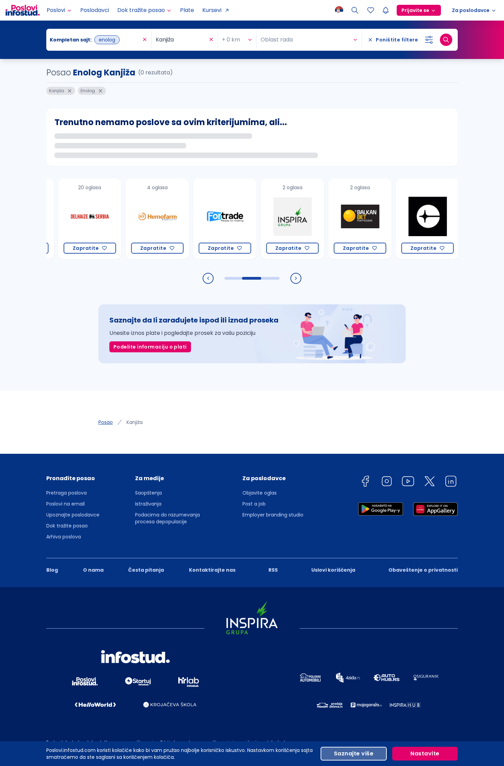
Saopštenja (148, 492)
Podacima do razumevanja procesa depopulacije (167, 518)
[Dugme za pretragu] (446, 40)
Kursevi (211, 10)
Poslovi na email (65, 503)
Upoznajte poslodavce (72, 514)
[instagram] (387, 482)
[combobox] (95, 39)
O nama (93, 570)
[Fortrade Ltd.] (212, 219)
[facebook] (365, 482)
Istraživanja (148, 503)
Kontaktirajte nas (212, 570)
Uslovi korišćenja (333, 570)
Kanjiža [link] (135, 422)
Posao (105, 422)
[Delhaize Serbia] (77, 219)
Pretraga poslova (66, 492)
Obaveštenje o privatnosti (423, 570)
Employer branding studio (272, 514)
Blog (52, 570)
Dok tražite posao (67, 525)
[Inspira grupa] (280, 219)
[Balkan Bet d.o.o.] (347, 219)
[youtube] (408, 482)
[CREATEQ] (415, 219)
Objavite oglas (259, 492)
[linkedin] (451, 482)
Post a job (254, 503)
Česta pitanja (146, 570)
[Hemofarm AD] (145, 219)
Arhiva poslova (63, 536)
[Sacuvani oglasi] (370, 10)
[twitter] (429, 482)
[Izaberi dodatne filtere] (428, 39)
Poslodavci (94, 10)
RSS (273, 570)
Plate (187, 10)
